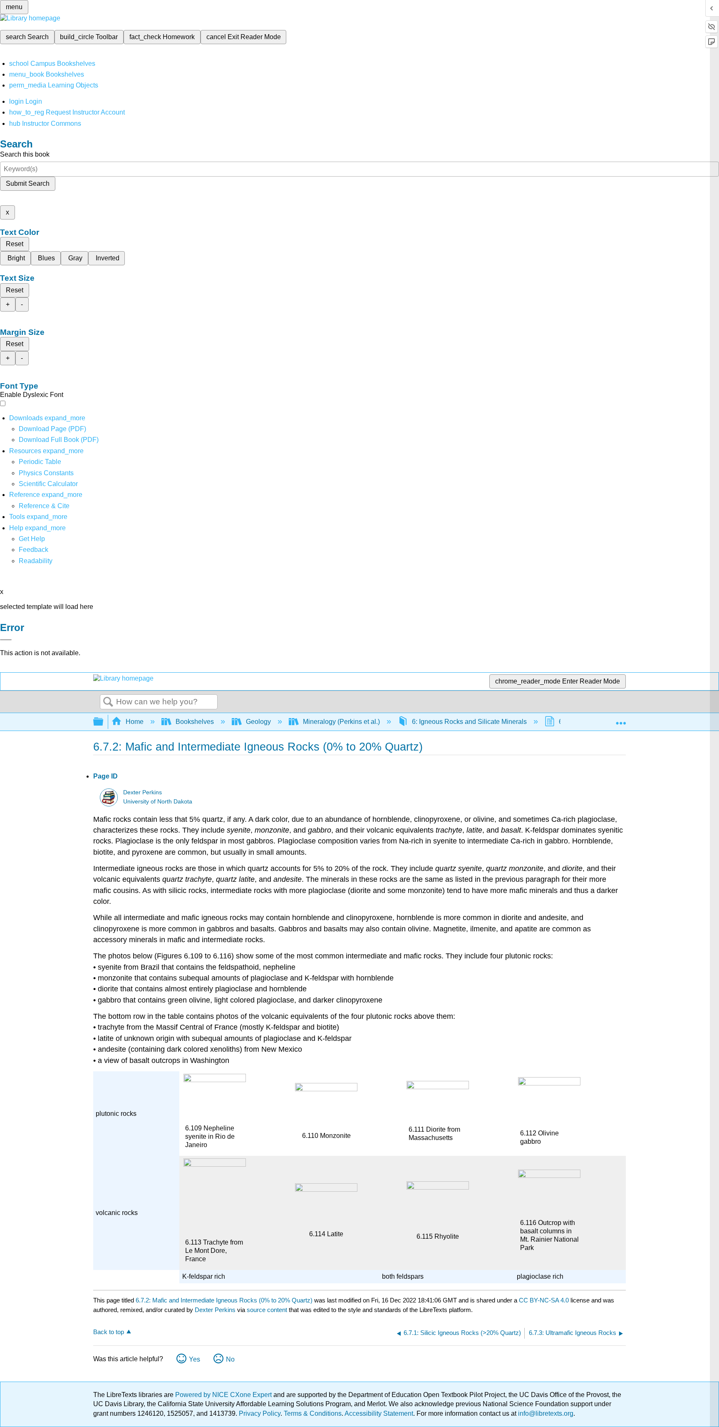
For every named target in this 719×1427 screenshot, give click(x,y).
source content (267, 1309)
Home (134, 721)
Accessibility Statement (379, 1413)
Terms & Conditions (313, 1413)
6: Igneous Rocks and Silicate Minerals (469, 721)
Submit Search (28, 183)
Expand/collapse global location (621, 719)
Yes (194, 1359)
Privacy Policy (259, 1413)
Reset (14, 243)
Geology (258, 721)
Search (108, 702)
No (230, 1359)
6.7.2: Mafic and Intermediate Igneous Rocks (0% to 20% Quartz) (224, 1300)
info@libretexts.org (544, 1413)
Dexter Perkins (142, 792)
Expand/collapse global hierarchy (103, 722)
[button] (33, 549)
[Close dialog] (6, 639)
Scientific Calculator (48, 483)
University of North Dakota (157, 801)
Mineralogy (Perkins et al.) (341, 721)
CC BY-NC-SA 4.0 (544, 1300)
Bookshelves (195, 721)
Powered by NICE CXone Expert (224, 1394)
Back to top (108, 1331)
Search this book (25, 154)
